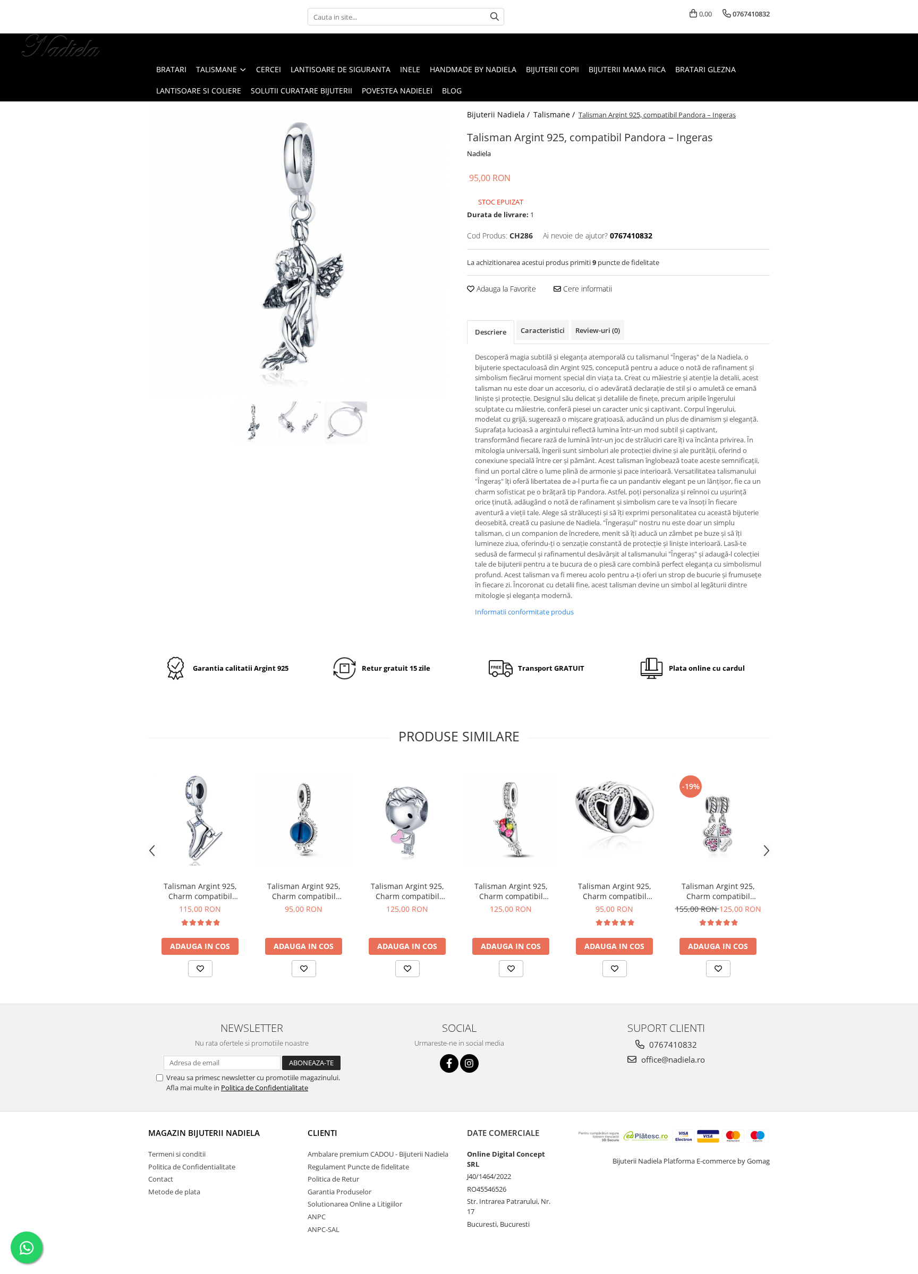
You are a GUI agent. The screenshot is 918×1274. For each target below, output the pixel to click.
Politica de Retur (333, 1179)
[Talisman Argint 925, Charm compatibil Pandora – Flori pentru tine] (510, 819)
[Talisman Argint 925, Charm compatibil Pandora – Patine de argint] (200, 819)
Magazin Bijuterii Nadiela (204, 1132)
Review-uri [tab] (597, 330)
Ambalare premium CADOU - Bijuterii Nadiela (378, 1154)
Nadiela (479, 153)
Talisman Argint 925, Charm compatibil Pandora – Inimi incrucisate (614, 891)
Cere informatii (586, 289)
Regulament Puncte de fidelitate (358, 1167)
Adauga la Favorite (505, 289)
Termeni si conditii (177, 1154)
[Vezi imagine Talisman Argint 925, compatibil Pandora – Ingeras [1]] (300, 422)
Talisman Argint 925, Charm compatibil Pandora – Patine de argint (200, 891)
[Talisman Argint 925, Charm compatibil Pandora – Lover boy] (407, 819)
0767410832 (672, 1044)
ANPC (317, 1216)
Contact (160, 1179)
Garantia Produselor (339, 1191)
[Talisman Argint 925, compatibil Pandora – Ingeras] (299, 250)
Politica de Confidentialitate (264, 1087)
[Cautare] (494, 16)
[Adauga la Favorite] (200, 968)
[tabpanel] (299, 250)
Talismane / (555, 114)
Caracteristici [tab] (543, 330)
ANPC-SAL (323, 1229)
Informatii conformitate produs (524, 612)
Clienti (322, 1132)
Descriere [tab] (490, 332)
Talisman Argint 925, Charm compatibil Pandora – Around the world (304, 891)
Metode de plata (174, 1191)
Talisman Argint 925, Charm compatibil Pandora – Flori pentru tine (511, 891)
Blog (452, 90)
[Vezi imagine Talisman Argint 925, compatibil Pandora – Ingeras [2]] (346, 422)
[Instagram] (469, 1063)
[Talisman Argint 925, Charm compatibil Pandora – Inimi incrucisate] (614, 819)
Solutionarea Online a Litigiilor (355, 1204)
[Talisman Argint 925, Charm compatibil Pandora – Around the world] (303, 819)
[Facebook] (449, 1063)
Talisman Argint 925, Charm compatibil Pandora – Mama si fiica (718, 891)
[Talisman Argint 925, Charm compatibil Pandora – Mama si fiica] (718, 819)
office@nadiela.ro (672, 1059)
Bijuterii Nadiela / (499, 114)
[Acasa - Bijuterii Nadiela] (61, 46)
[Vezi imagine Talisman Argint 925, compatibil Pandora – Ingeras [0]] (254, 422)
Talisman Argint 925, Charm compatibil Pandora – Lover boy (407, 891)
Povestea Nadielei (397, 90)
